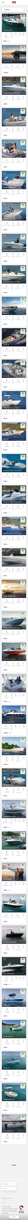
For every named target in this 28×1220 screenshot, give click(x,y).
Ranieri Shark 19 (8, 1131)
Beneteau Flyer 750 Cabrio (11, 628)
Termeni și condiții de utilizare (10, 1209)
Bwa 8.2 (5, 439)
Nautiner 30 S (7, 30)
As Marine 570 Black (9, 942)
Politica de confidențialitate (9, 1211)
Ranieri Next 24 (8, 911)
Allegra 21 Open (8, 785)
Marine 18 (6, 1005)
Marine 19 (6, 1068)
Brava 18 (6, 313)
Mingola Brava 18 (8, 1099)
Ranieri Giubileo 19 (9, 596)
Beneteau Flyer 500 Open (11, 93)
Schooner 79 (7, 62)
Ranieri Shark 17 (8, 1036)
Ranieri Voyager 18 (9, 124)
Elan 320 (6, 690)
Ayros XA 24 (7, 879)
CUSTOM (6, 753)
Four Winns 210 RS (9, 659)
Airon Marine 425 (8, 722)
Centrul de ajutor (6, 1206)
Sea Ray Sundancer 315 (10, 848)
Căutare (7, 10)
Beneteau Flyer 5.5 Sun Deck (12, 470)
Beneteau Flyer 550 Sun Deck (12, 565)
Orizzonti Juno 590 (9, 816)
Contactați (5, 1213)
